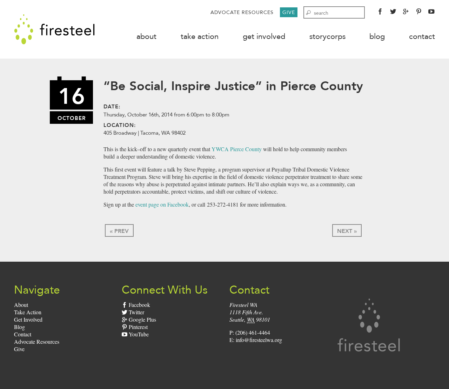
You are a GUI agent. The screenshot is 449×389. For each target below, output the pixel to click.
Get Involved (264, 36)
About (146, 36)
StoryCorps (327, 36)
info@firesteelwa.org (259, 339)
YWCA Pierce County (237, 149)
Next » (347, 231)
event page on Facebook (162, 204)
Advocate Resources (242, 12)
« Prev (119, 231)
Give (288, 12)
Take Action (200, 36)
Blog (377, 36)
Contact (422, 36)
